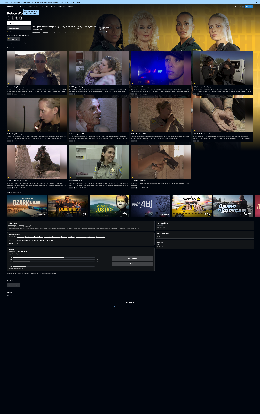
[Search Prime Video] (232, 6)
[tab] (10, 43)
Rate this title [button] (132, 258)
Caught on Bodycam (233, 206)
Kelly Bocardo (102, 29)
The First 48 (150, 206)
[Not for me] (16, 18)
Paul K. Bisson (38, 237)
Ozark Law (27, 206)
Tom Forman (20, 237)
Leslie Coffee (48, 237)
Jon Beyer (64, 237)
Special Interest (36, 32)
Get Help (9, 295)
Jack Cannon (91, 237)
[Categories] (240, 6)
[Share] (20, 18)
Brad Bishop (71, 237)
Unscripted (45, 32)
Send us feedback (123, 306)
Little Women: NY (192, 206)
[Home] (10, 6)
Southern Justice (109, 206)
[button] (16, 268)
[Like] (12, 18)
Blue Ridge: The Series (68, 206)
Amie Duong (49, 240)
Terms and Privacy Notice (112, 306)
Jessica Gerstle (100, 237)
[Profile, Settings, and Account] (243, 6)
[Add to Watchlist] (8, 18)
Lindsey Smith (105, 27)
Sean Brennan (29, 237)
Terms (34, 273)
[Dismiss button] (256, 2)
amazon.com (50, 2)
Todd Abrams (56, 237)
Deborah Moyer (103, 28)
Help (130, 306)
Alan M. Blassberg (81, 237)
